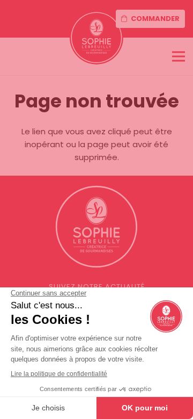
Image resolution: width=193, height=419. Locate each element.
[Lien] (96, 37)
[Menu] (178, 56)
